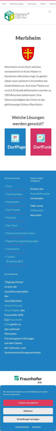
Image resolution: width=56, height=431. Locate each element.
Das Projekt (13, 209)
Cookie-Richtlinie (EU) (14, 259)
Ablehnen (28, 411)
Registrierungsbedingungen (15, 241)
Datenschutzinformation (15, 233)
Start (9, 186)
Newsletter (13, 201)
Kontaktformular (40, 193)
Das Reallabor (14, 194)
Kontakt (11, 217)
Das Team (12, 225)
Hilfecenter (37, 210)
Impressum (36, 427)
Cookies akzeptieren (28, 402)
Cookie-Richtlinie (22, 427)
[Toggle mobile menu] (50, 11)
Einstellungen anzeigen (28, 419)
